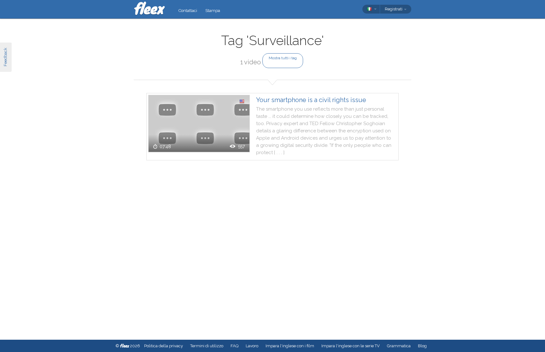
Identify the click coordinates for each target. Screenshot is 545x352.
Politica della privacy (163, 345)
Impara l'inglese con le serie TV (350, 345)
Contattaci (188, 10)
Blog (422, 345)
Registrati (394, 9)
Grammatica (399, 345)
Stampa (212, 10)
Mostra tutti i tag (283, 58)
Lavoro (252, 345)
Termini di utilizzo (206, 345)
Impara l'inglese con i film (290, 345)
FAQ (234, 345)
